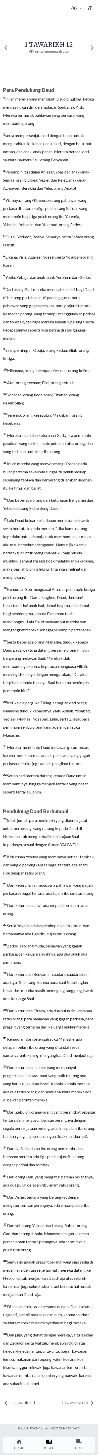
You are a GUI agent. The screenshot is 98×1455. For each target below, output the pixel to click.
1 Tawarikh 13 (75, 1402)
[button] (76, 8)
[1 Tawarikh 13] (92, 47)
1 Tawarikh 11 (22, 1402)
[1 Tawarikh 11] (6, 47)
